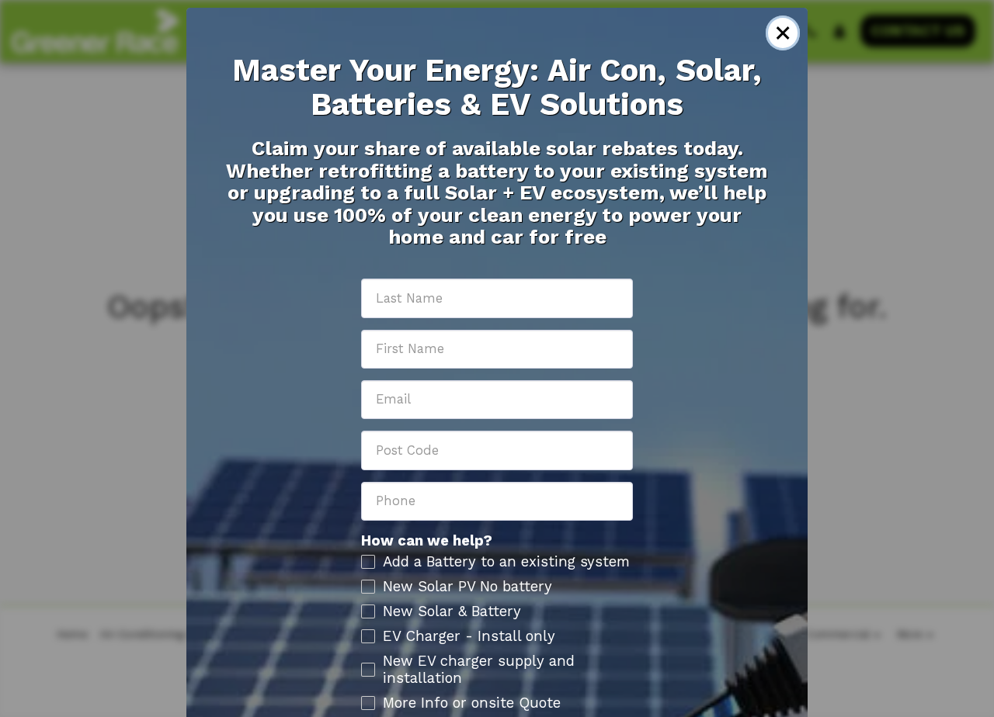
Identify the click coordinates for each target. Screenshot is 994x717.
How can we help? (426, 540)
